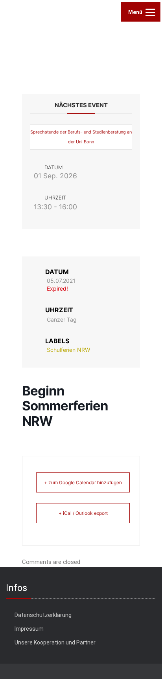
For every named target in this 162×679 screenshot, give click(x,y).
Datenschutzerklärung (43, 615)
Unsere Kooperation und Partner (55, 642)
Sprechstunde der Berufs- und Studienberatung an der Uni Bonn (81, 137)
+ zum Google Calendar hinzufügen (83, 482)
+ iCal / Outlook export (83, 513)
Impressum (29, 629)
